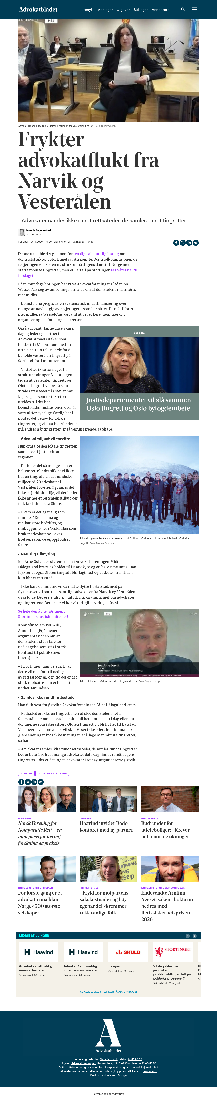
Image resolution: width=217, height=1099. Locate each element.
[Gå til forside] (47, 9)
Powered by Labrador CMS (108, 1093)
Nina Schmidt (108, 1059)
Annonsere (161, 9)
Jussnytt (86, 9)
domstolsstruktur (52, 773)
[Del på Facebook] (176, 242)
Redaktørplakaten (109, 1067)
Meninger (105, 9)
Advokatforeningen (83, 1063)
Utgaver (123, 9)
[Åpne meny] (194, 9)
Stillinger (141, 9)
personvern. (149, 1071)
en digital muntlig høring (97, 254)
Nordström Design (115, 1075)
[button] (188, 936)
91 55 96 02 (135, 1059)
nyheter (26, 773)
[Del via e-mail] (195, 242)
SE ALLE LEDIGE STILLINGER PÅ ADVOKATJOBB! (108, 991)
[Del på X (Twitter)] (183, 242)
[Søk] (183, 9)
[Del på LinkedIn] (189, 242)
